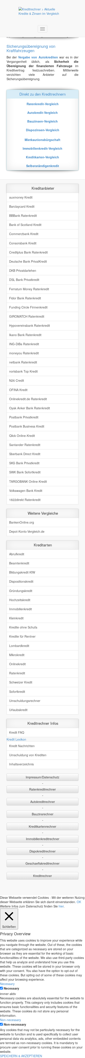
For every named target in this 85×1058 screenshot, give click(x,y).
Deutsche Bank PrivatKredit (28, 261)
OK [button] (79, 902)
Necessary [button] (7, 984)
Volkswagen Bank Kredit (25, 490)
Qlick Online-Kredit (22, 435)
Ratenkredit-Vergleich (43, 104)
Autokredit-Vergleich (42, 112)
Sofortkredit (17, 691)
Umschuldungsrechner (24, 700)
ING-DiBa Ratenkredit (24, 344)
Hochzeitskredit (19, 600)
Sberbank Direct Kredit (24, 454)
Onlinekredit (17, 664)
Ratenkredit (17, 673)
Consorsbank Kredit (22, 243)
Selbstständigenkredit (42, 166)
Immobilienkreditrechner (42, 839)
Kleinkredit (16, 618)
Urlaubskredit (18, 710)
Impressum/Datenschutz (42, 777)
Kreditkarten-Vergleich (42, 157)
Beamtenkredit (19, 563)
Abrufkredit (16, 554)
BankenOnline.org (21, 522)
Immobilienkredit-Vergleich (42, 148)
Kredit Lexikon (16, 739)
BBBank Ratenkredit (23, 215)
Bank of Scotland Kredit (25, 224)
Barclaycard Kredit (21, 206)
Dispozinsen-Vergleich (42, 130)
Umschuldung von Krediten (27, 755)
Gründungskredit (20, 591)
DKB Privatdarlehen (22, 270)
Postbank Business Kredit (26, 426)
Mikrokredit (16, 655)
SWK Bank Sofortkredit (25, 472)
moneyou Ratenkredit (24, 353)
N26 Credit (16, 380)
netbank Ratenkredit (23, 362)
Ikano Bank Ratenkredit (25, 335)
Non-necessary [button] (10, 1020)
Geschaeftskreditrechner (43, 863)
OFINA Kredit (18, 390)
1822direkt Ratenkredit (25, 499)
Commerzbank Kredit (23, 234)
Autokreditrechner (42, 801)
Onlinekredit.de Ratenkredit (28, 399)
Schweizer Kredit (20, 682)
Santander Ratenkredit (24, 445)
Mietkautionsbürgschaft (42, 140)
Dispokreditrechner (42, 851)
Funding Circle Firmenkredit (28, 307)
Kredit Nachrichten (22, 746)
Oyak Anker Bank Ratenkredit (29, 408)
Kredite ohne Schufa (23, 627)
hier (61, 906)
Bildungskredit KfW (22, 572)
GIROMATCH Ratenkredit (26, 316)
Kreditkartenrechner (42, 826)
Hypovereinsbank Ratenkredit (29, 325)
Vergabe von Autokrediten (38, 57)
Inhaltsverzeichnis (21, 764)
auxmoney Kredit (20, 197)
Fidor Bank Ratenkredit (25, 298)
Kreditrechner (42, 876)
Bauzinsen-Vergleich (42, 121)
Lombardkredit (19, 645)
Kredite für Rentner (22, 636)
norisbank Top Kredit (23, 371)
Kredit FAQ (16, 732)
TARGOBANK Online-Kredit (28, 481)
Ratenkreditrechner (42, 789)
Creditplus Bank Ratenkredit (28, 252)
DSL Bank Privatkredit (24, 279)
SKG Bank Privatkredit (24, 463)
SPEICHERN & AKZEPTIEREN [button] (21, 1056)
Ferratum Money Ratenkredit (29, 289)
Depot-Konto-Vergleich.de (26, 531)
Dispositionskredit (21, 581)
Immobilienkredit (20, 609)
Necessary (11, 988)
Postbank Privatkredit (23, 417)
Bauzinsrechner (42, 814)
